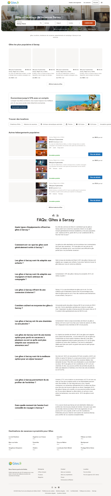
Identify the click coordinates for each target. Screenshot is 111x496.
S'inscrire (95, 2)
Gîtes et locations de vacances (61, 29)
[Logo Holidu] (15, 2)
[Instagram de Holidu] (52, 487)
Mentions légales (60, 491)
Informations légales (50, 493)
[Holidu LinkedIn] (55, 487)
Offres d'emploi (42, 472)
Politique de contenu (85, 491)
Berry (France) (78, 29)
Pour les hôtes (87, 472)
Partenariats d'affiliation (67, 479)
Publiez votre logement (75, 2)
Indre (85, 29)
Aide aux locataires (66, 472)
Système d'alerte (61, 493)
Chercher (89, 23)
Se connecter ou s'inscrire (19, 107)
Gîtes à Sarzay (92, 29)
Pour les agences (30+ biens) (91, 474)
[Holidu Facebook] (58, 487)
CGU (67, 491)
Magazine (40, 477)
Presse (62, 477)
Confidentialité (74, 491)
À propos (40, 474)
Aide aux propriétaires (66, 474)
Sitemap (94, 491)
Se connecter (87, 2)
